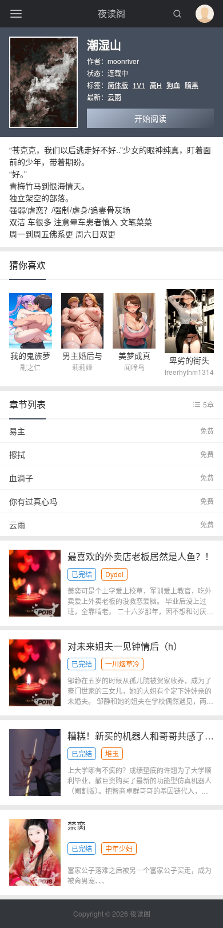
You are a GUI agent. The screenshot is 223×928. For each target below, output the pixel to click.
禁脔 (76, 825)
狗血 (173, 85)
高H (156, 85)
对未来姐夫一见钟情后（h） (124, 646)
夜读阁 (111, 13)
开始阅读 (150, 118)
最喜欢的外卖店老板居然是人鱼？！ (140, 556)
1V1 (139, 85)
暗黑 (191, 85)
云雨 (114, 97)
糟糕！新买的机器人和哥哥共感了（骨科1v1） (140, 735)
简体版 (117, 85)
